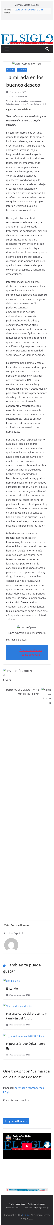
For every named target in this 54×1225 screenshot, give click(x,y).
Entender (12, 988)
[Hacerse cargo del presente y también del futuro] (18, 1006)
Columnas (22, 70)
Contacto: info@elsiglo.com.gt (36, 1207)
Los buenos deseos (33, 101)
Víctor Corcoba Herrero (18, 96)
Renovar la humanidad (36, 104)
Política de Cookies (13, 1207)
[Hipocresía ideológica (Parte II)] (24, 1036)
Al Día (11, 1204)
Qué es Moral (24, 671)
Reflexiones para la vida (16, 104)
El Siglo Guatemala (16, 101)
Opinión (10, 70)
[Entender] (11, 981)
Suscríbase (20, 1204)
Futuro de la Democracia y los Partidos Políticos (28, 11)
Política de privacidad (36, 1204)
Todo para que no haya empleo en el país (22, 692)
